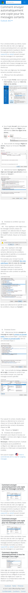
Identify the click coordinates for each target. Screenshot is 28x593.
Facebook (8, 586)
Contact (23, 591)
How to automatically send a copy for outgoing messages (13, 457)
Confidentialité (6, 591)
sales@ (11, 54)
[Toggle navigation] (24, 2)
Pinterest (20, 586)
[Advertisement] (14, 32)
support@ (4, 54)
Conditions (16, 591)
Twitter (14, 586)
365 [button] (9, 20)
